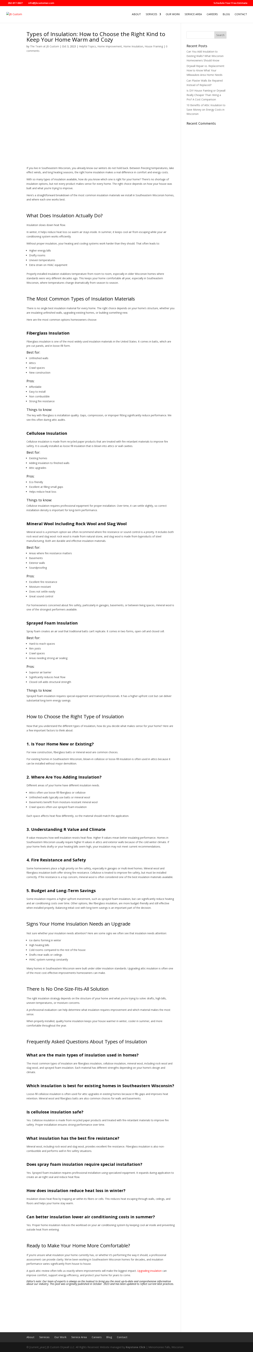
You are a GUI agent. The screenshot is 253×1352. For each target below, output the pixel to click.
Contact (241, 14)
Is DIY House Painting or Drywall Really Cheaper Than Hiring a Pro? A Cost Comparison (206, 95)
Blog (226, 14)
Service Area (193, 14)
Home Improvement (109, 46)
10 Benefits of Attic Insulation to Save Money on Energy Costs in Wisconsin (206, 109)
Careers (212, 14)
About (136, 14)
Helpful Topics (87, 46)
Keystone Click (135, 1347)
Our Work (173, 14)
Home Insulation (133, 46)
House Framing (154, 46)
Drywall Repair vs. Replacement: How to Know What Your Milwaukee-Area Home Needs (206, 70)
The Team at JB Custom (44, 46)
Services (151, 14)
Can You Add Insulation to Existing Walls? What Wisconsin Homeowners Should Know (205, 56)
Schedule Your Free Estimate (230, 3)
